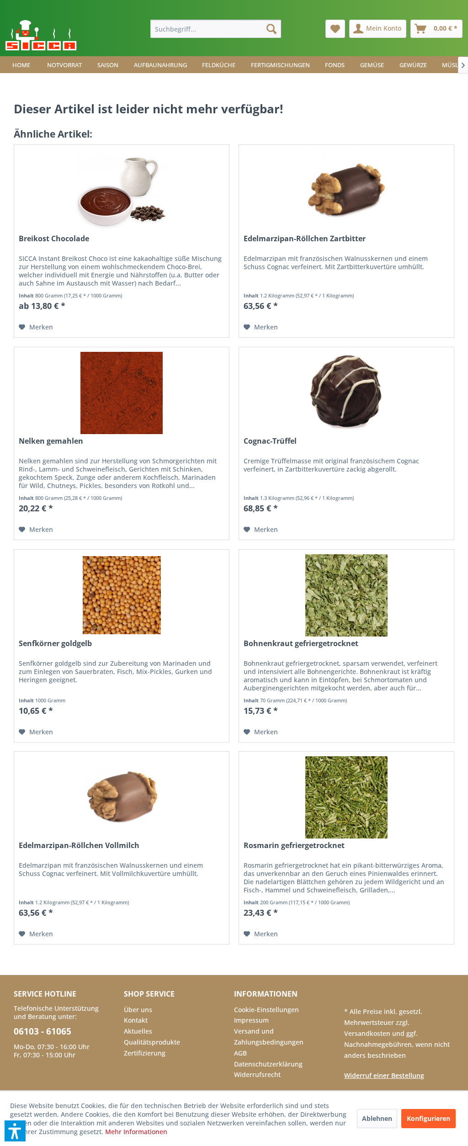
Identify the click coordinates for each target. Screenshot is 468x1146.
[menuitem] (216, 29)
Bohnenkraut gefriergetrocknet (301, 643)
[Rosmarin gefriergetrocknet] (346, 797)
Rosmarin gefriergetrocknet (294, 845)
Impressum (251, 1020)
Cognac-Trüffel (270, 441)
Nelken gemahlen (51, 441)
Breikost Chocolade (54, 239)
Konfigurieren (428, 1118)
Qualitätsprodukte (152, 1042)
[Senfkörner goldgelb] (121, 595)
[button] (15, 1130)
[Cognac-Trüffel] (346, 393)
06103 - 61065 (42, 1031)
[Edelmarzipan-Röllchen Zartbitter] (346, 190)
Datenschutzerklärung (268, 1064)
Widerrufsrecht (257, 1074)
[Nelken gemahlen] (121, 393)
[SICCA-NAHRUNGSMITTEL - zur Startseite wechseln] (41, 36)
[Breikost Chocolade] (121, 190)
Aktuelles (138, 1031)
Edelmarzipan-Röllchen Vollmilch (79, 845)
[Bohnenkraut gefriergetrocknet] (346, 595)
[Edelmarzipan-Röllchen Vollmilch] (121, 797)
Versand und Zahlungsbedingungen (268, 1036)
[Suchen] (271, 29)
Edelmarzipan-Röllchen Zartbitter (305, 239)
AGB (240, 1053)
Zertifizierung (144, 1053)
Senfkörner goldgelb (55, 643)
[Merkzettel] (335, 29)
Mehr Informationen (136, 1131)
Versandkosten (368, 1033)
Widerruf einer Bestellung (384, 1075)
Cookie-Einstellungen (266, 1009)
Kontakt (136, 1020)
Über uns (138, 1009)
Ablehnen (377, 1118)
